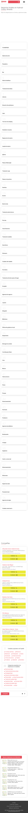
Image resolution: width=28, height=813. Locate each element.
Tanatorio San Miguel (7, 565)
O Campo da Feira (9, 651)
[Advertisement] (14, 27)
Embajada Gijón (9, 673)
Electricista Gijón (9, 669)
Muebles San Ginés (7, 597)
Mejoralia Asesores (12, 760)
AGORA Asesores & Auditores (15, 791)
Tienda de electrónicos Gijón (11, 671)
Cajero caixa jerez (12, 785)
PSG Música (5, 613)
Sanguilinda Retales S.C (13, 767)
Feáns (22, 653)
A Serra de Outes (17, 655)
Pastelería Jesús (12, 773)
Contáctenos (14, 804)
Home (14, 802)
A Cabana (7, 659)
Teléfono (13, 555)
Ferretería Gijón (8, 685)
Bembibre (21, 659)
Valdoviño (14, 659)
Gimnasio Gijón (18, 681)
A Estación (7, 655)
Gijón (16, 685)
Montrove (18, 651)
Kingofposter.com (12, 779)
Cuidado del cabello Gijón (11, 683)
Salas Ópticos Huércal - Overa (10, 629)
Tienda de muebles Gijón (11, 679)
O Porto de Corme (9, 657)
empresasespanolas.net (14, 811)
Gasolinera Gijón (9, 681)
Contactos (13, 558)
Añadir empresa (14, 808)
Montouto (7, 653)
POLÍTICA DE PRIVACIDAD (14, 806)
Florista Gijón (8, 677)
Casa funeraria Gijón (18, 677)
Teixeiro (18, 657)
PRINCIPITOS (6, 581)
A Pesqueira (15, 653)
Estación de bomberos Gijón (11, 675)
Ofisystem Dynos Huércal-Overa (10, 549)
